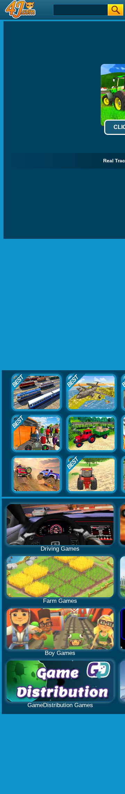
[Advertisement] (62, 304)
